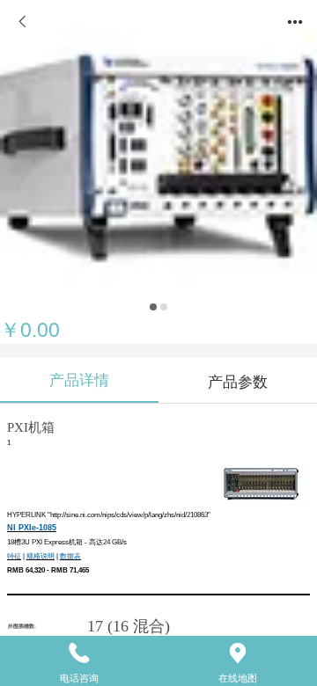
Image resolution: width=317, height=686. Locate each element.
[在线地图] (237, 653)
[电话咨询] (79, 653)
